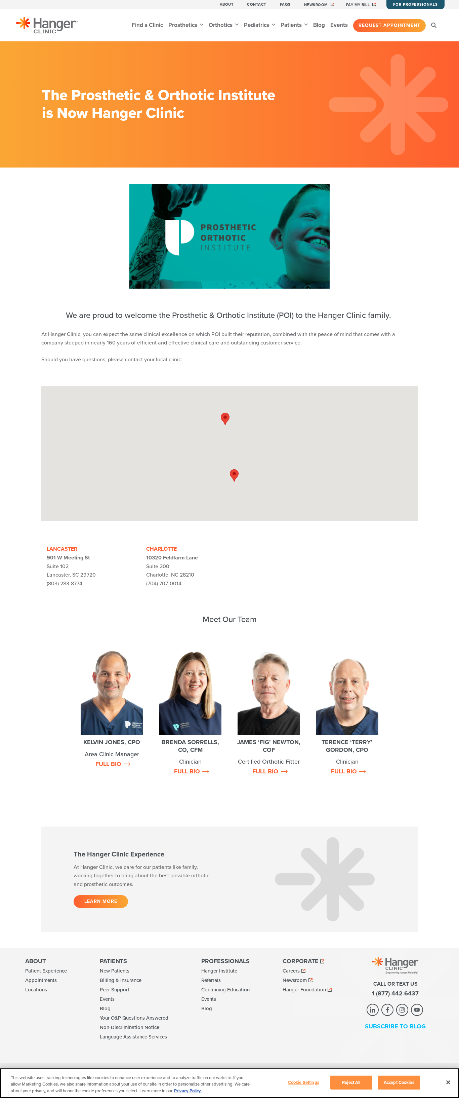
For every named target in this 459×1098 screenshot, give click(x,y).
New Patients (114, 971)
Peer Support (114, 990)
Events (339, 25)
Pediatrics (257, 25)
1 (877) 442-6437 (395, 993)
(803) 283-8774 (64, 583)
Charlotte (161, 549)
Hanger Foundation (304, 990)
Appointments (41, 980)
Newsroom (316, 5)
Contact (256, 4)
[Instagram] (402, 1010)
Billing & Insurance (120, 980)
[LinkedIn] (373, 1010)
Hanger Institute (219, 971)
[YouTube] (417, 1010)
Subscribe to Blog (395, 1026)
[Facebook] (387, 1010)
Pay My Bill (358, 5)
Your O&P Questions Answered (134, 1018)
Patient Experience (46, 971)
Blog (319, 25)
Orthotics (221, 25)
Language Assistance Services (133, 1037)
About (227, 4)
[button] (234, 475)
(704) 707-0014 (163, 583)
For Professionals (415, 4)
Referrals (211, 980)
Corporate (301, 961)
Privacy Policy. (188, 1091)
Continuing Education (225, 990)
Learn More (100, 901)
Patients (292, 25)
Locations (36, 990)
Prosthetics (183, 25)
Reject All (351, 1082)
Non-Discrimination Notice (129, 1027)
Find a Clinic (147, 25)
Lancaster (62, 549)
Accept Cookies (399, 1082)
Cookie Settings (303, 1082)
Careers (291, 971)
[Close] (448, 1082)
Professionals (225, 961)
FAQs (285, 4)
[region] (229, 1083)
